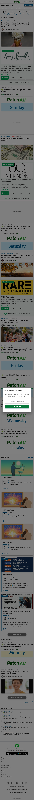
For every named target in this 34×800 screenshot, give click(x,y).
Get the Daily (17, 406)
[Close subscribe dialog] (28, 390)
